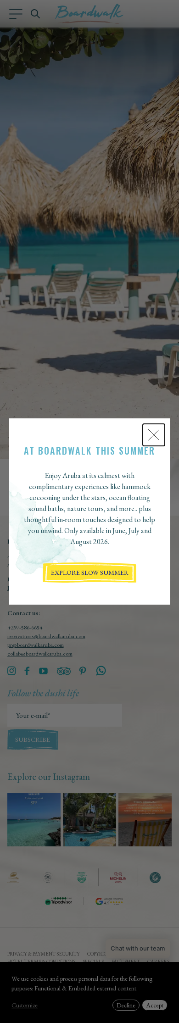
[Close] (154, 435)
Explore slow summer (90, 572)
